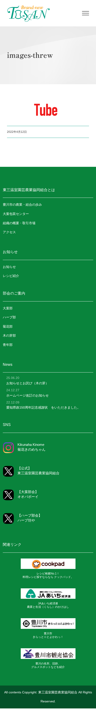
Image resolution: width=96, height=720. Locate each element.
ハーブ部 (9, 317)
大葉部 (8, 308)
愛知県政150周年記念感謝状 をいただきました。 (43, 407)
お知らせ (9, 266)
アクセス (9, 232)
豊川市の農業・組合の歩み (22, 204)
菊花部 (8, 326)
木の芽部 (9, 335)
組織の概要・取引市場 (19, 223)
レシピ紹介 (11, 275)
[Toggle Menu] (85, 13)
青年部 (8, 344)
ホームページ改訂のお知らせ (27, 395)
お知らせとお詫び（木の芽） (27, 383)
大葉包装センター (16, 213)
